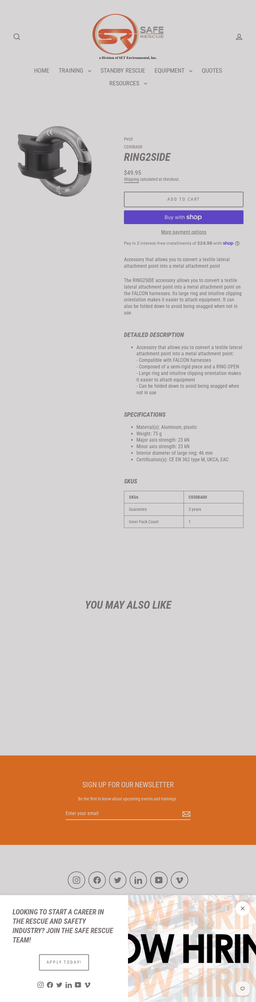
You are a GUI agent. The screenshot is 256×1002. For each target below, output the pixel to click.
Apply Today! (64, 962)
